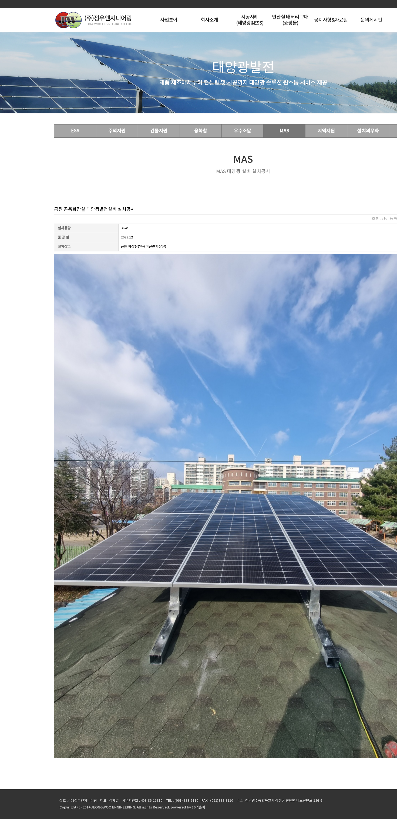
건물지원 (158, 131)
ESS (75, 131)
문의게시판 (371, 20)
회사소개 (209, 20)
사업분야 (168, 20)
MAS (284, 131)
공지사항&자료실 (331, 20)
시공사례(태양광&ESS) (250, 20)
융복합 (200, 131)
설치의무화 (368, 131)
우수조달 (242, 131)
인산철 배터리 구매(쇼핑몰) (290, 20)
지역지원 (326, 131)
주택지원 (117, 131)
